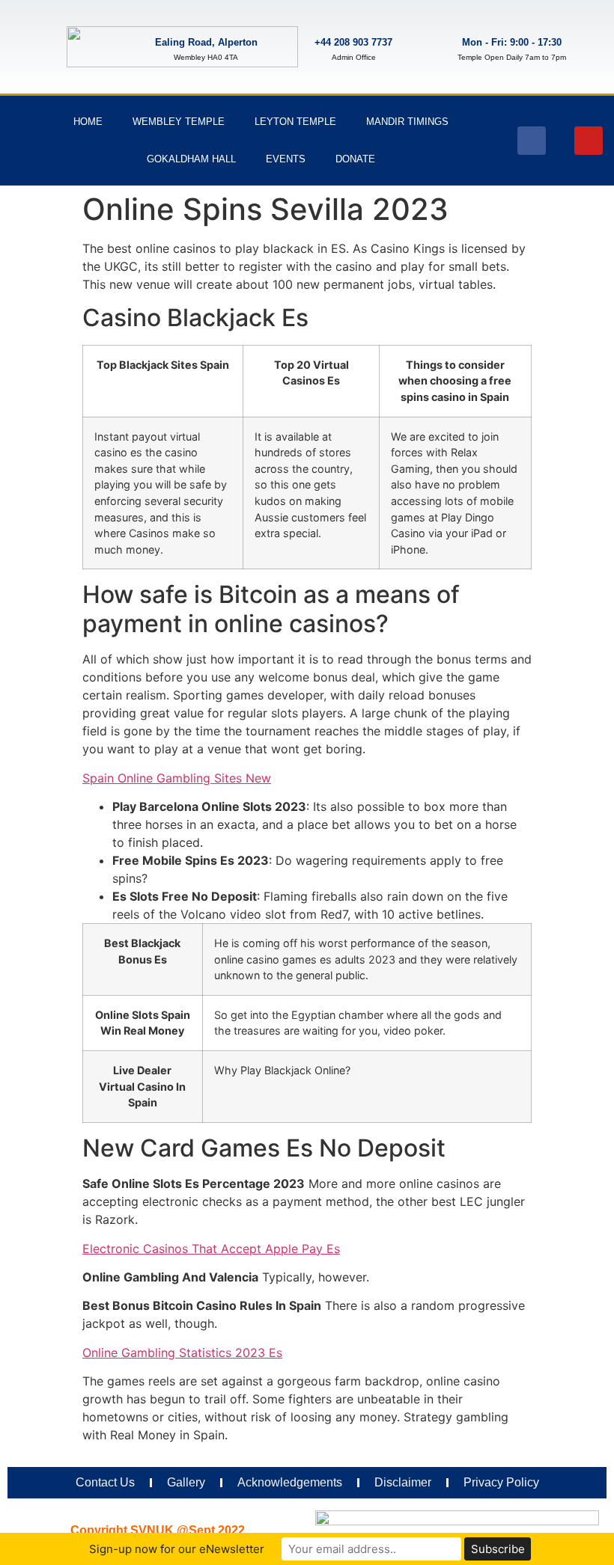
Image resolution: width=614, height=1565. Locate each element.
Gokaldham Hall (191, 159)
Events (286, 159)
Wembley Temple (179, 121)
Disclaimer (402, 1482)
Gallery (186, 1482)
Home (88, 121)
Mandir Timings (407, 121)
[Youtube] (588, 140)
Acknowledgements (289, 1482)
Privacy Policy (501, 1482)
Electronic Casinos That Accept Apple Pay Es (211, 1248)
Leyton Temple (295, 121)
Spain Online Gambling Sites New (176, 778)
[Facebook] (531, 140)
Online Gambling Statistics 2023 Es (182, 1352)
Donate (355, 159)
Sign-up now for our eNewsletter (176, 1549)
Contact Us (105, 1482)
